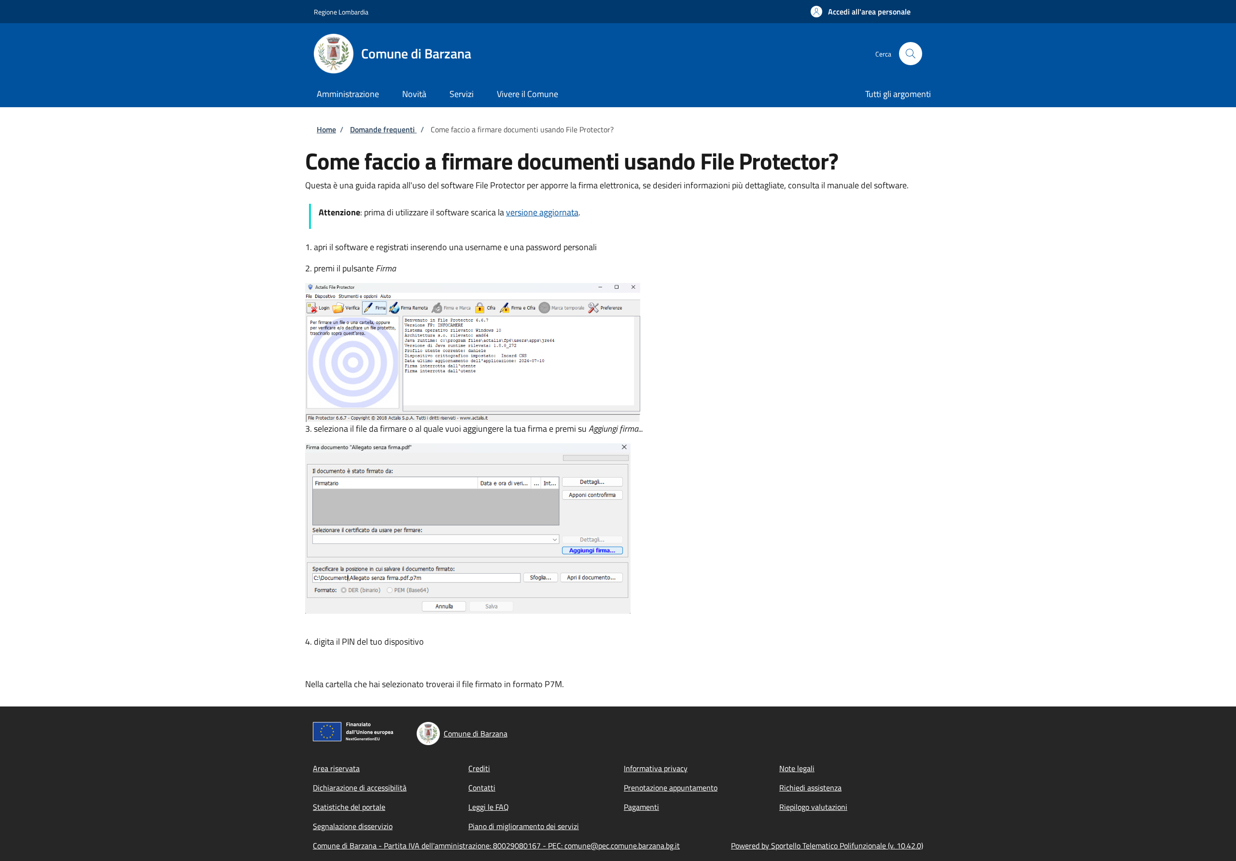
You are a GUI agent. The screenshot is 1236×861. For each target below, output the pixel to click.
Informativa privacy (656, 768)
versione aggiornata (542, 212)
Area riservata (336, 768)
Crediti (479, 768)
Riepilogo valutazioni (813, 807)
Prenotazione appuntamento (670, 787)
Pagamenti (641, 807)
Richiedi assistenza (810, 787)
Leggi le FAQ (488, 807)
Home (326, 129)
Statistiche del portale (349, 807)
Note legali (797, 768)
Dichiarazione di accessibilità (360, 787)
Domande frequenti (383, 129)
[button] (860, 11)
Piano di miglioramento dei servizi (523, 826)
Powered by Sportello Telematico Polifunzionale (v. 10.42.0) (827, 845)
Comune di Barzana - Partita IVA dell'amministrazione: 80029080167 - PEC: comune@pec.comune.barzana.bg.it (496, 845)
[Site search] (910, 53)
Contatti (481, 787)
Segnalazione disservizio (353, 826)
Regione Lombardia (341, 12)
